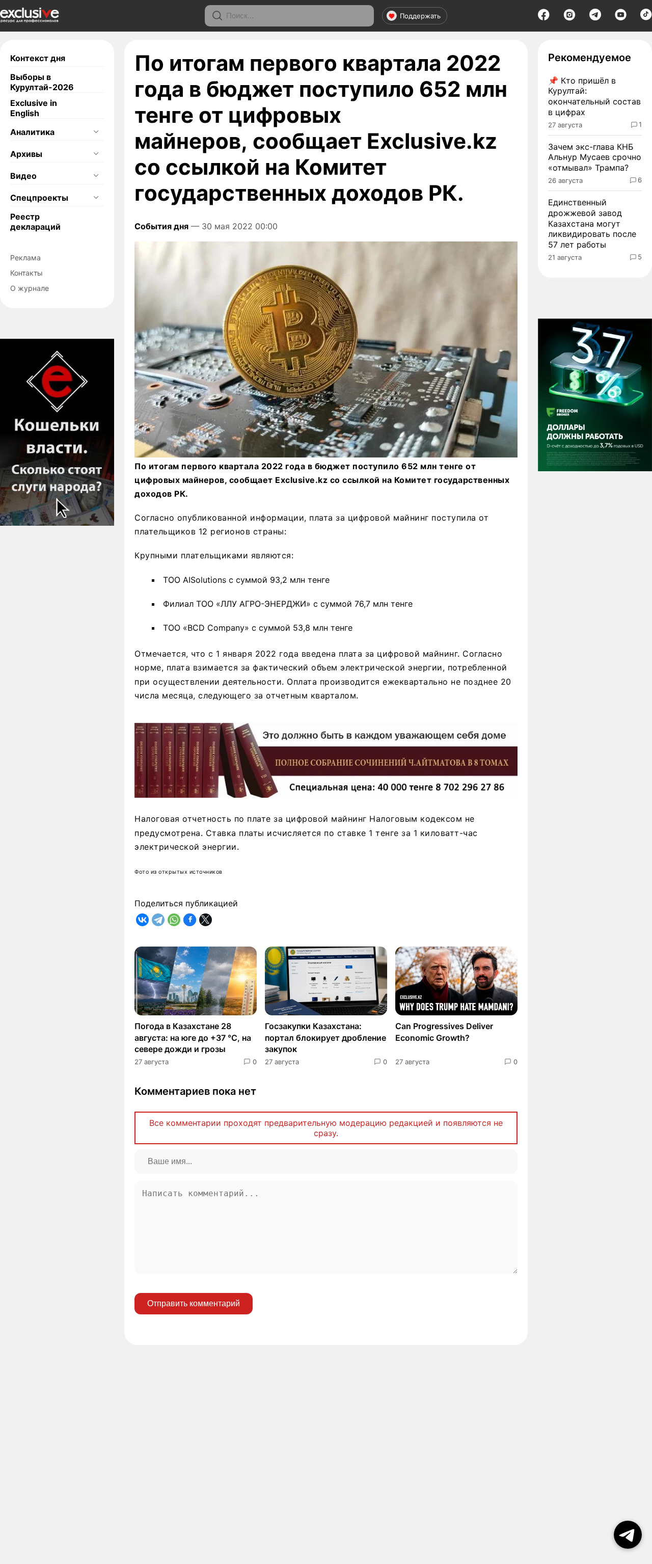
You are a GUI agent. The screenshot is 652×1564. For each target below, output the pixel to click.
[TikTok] (646, 17)
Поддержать (420, 16)
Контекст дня (37, 58)
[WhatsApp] (174, 919)
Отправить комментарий (193, 1303)
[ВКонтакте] (142, 919)
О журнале (29, 288)
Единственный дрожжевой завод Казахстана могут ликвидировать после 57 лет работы (592, 223)
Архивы (26, 154)
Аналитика (32, 132)
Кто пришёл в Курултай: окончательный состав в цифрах (594, 96)
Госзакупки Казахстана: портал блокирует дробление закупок (325, 1037)
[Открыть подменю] (96, 132)
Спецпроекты (39, 198)
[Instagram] (569, 18)
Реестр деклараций (35, 221)
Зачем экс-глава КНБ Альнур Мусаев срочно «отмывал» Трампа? (594, 157)
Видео (23, 176)
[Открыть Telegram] (628, 1535)
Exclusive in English (33, 108)
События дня (161, 226)
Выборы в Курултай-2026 (42, 82)
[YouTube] (621, 18)
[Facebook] (544, 18)
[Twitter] (205, 919)
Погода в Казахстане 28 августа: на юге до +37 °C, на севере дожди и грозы (192, 1037)
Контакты (26, 272)
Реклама (25, 257)
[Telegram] (595, 17)
